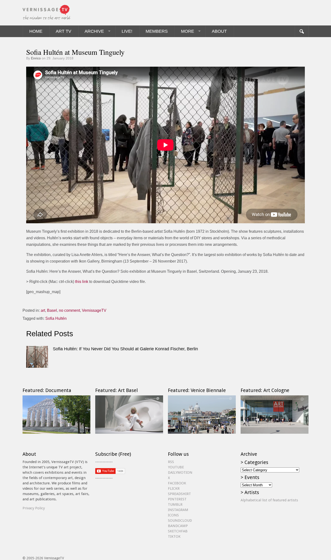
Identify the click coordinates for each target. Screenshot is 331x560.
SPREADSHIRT (179, 494)
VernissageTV (94, 310)
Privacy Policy (34, 508)
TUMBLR (175, 504)
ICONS (173, 515)
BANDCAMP (178, 526)
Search (301, 31)
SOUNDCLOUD (180, 520)
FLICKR (174, 488)
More (187, 31)
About (219, 31)
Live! (127, 31)
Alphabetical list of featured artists (269, 500)
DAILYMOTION (180, 472)
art (43, 310)
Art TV (63, 31)
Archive (94, 31)
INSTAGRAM (178, 510)
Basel (52, 310)
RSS (171, 462)
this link (81, 282)
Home (35, 31)
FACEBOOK (177, 483)
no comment (69, 310)
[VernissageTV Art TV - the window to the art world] (47, 13)
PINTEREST (177, 499)
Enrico (36, 58)
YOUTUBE (176, 467)
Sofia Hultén (56, 318)
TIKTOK (174, 536)
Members (157, 31)
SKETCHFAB (178, 531)
